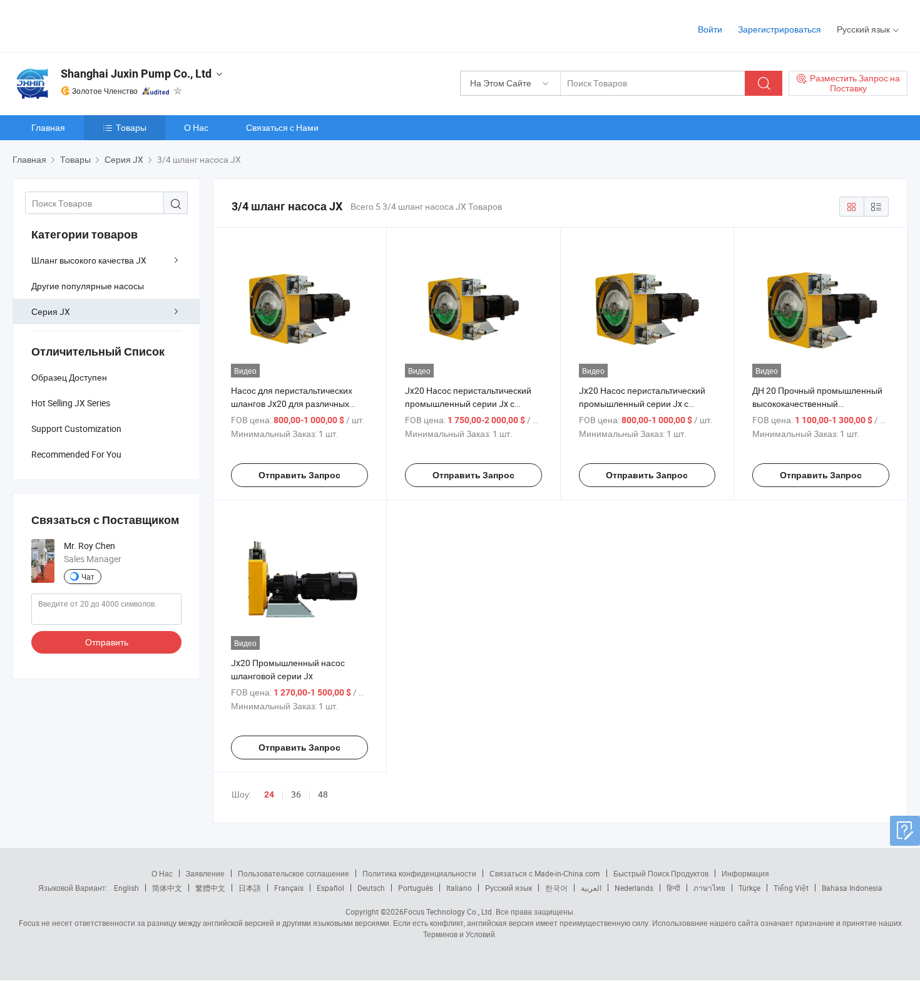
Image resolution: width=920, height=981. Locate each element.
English (126, 888)
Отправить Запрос (299, 475)
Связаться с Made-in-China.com (544, 873)
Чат (88, 577)
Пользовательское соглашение (293, 873)
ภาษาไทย (709, 888)
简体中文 (167, 888)
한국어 (556, 888)
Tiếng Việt (791, 888)
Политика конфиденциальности (419, 873)
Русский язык (508, 888)
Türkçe (749, 888)
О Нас (196, 127)
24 (269, 794)
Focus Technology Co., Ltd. (449, 912)
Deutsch (371, 888)
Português (415, 888)
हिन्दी (673, 888)
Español (330, 888)
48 (323, 794)
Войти (710, 29)
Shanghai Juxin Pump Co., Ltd (136, 73)
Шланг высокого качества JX (88, 260)
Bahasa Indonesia (852, 888)
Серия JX (50, 311)
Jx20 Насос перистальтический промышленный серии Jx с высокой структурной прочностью (473, 403)
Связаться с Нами (282, 127)
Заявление (205, 873)
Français (289, 888)
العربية (591, 888)
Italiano (459, 888)
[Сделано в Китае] (93, 24)
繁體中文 (210, 888)
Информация (745, 873)
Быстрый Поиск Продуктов (660, 873)
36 (296, 794)
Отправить (106, 642)
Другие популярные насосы (87, 286)
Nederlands (634, 888)
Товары (131, 127)
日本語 (249, 888)
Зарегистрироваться (779, 29)
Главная (48, 127)
